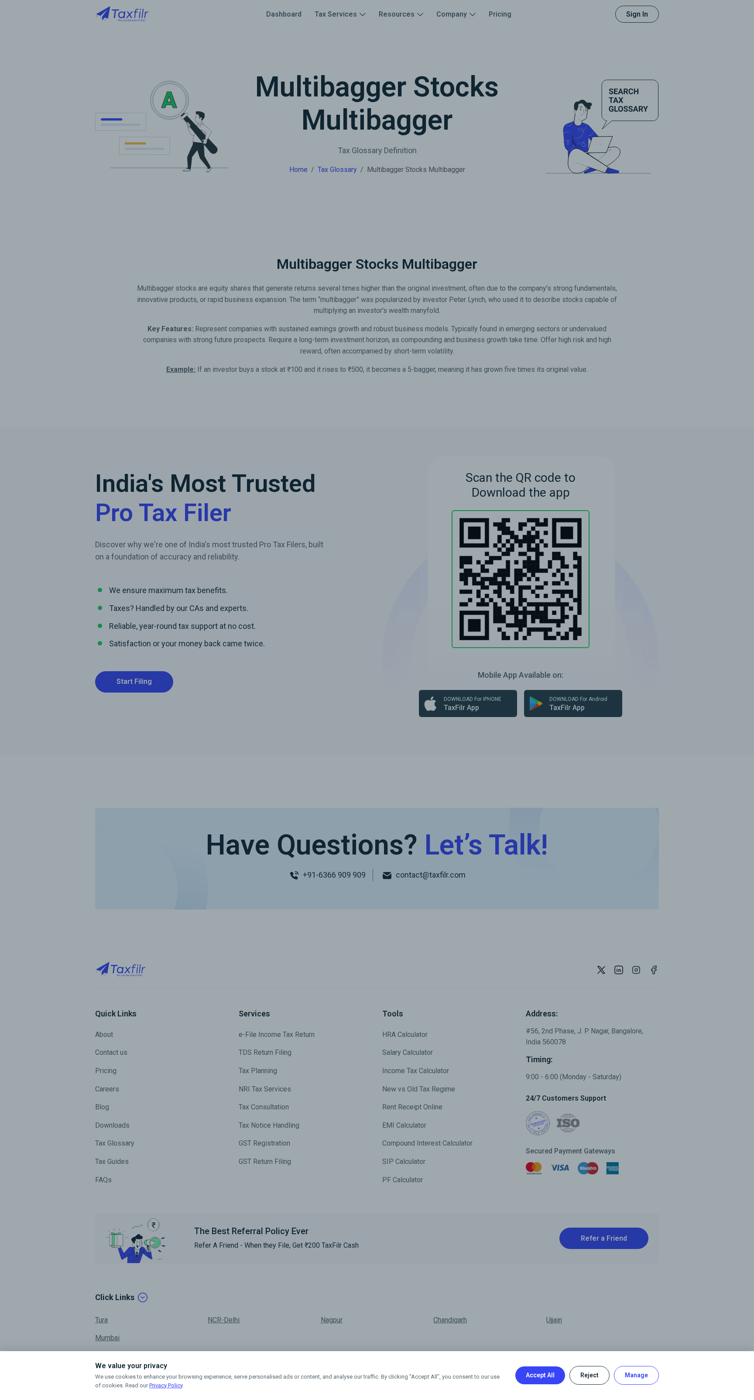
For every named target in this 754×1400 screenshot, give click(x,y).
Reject (589, 1375)
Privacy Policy (165, 1385)
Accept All (540, 1375)
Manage (636, 1375)
